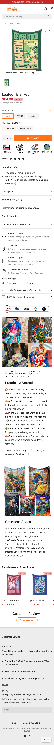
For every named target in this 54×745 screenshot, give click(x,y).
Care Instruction (10, 216)
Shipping (5, 103)
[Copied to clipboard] (23, 158)
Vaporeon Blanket (37, 600)
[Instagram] (8, 691)
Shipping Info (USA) (12, 199)
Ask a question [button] (27, 620)
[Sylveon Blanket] (14, 584)
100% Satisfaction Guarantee (20, 297)
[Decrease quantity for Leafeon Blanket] (4, 138)
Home (4, 23)
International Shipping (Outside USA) (20, 208)
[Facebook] (4, 691)
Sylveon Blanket (11, 600)
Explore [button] (5, 684)
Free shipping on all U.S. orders (21, 283)
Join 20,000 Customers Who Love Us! (24, 290)
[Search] (49, 16)
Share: (5, 159)
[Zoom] (47, 30)
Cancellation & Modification (16, 224)
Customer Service (11, 636)
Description (8, 191)
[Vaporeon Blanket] (40, 584)
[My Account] (45, 9)
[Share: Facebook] (10, 158)
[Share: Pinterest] (19, 158)
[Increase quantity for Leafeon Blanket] (11, 138)
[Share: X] (15, 158)
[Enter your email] (49, 710)
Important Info (9, 167)
